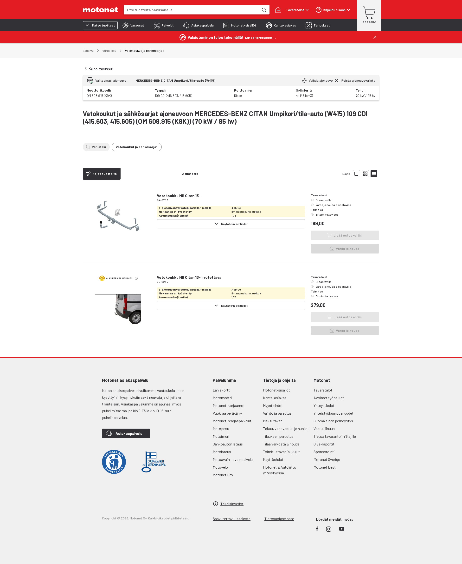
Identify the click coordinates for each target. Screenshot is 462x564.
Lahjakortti (222, 390)
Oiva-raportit (324, 444)
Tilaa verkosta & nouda (281, 444)
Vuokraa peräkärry (227, 413)
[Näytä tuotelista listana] (374, 173)
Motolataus (222, 451)
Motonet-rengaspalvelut (232, 420)
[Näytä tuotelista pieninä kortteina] (365, 173)
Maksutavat (272, 420)
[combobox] (191, 9)
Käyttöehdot (273, 459)
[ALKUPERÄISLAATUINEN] (118, 312)
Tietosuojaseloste (279, 518)
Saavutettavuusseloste (231, 518)
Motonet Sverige (327, 459)
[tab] (133, 25)
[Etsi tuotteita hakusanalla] (264, 9)
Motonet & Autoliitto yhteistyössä (279, 470)
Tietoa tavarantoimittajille (335, 436)
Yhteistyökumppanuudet (333, 413)
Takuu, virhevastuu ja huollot (286, 428)
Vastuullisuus (324, 428)
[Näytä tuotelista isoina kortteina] (356, 173)
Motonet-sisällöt (276, 390)
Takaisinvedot (232, 503)
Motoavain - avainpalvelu (233, 459)
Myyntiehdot (273, 405)
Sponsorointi (324, 451)
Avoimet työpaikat (329, 397)
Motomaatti (222, 397)
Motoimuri (221, 436)
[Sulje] (375, 37)
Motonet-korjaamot (229, 405)
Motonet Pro (223, 474)
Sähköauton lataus (228, 444)
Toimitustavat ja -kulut (281, 451)
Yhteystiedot (324, 405)
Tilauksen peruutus (278, 436)
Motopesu (221, 428)
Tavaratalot (323, 390)
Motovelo (220, 467)
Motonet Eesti (325, 467)
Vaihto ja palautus (277, 413)
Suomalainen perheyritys (333, 420)
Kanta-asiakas (275, 397)
